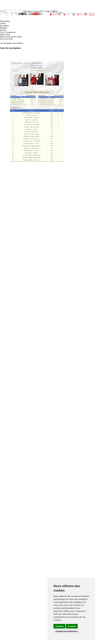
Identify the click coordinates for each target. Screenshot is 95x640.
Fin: (2, 39)
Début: (3, 37)
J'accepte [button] (59, 626)
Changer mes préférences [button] (66, 631)
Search (54, 11)
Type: (2, 32)
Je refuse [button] (72, 626)
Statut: (2, 34)
